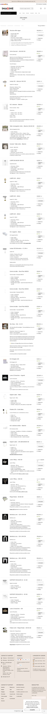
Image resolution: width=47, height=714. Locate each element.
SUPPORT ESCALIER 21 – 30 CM (18, 594)
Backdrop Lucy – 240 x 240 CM (18, 558)
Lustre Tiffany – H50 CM (16, 459)
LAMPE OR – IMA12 (15, 178)
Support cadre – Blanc (15, 394)
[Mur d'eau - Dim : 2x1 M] (5, 326)
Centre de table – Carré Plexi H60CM (19, 306)
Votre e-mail (34, 695)
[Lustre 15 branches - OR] (5, 611)
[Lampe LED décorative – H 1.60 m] (5, 251)
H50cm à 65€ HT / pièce (22, 491)
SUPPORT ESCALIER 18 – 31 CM (18, 580)
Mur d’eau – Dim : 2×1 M (16, 324)
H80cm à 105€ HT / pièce (23, 473)
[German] (6, 4)
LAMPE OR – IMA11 (15, 196)
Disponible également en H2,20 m (16, 454)
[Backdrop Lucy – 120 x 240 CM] (5, 539)
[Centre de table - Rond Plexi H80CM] (5, 274)
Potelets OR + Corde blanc (16, 409)
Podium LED (12, 509)
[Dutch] (7, 4)
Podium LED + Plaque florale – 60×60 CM (20, 627)
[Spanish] (4, 4)
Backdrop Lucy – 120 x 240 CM (18, 536)
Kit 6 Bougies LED (14, 359)
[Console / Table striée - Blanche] (5, 146)
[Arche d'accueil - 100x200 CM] (5, 53)
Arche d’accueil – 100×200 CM (17, 51)
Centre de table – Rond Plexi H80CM (19, 271)
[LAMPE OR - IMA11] (5, 198)
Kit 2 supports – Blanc (15, 232)
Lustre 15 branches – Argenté (17, 375)
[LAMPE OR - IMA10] (5, 216)
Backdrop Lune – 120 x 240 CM (18, 514)
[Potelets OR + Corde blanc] (5, 412)
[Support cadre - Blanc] (5, 397)
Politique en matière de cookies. (32, 707)
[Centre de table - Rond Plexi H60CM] (5, 291)
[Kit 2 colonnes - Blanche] (5, 107)
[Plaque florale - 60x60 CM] (5, 499)
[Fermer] (46, 1)
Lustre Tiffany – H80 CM (16, 479)
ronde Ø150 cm (20, 138)
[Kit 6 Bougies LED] (5, 361)
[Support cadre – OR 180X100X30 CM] (5, 444)
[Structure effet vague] (5, 33)
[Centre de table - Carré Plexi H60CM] (5, 309)
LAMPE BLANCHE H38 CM (17, 160)
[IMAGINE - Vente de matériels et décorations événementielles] (8, 8)
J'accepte (32, 709)
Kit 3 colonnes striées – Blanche (18, 425)
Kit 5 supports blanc (27, 243)
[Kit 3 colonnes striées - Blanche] (5, 428)
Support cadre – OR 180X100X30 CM (19, 441)
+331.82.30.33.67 (26, 671)
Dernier (43, 25)
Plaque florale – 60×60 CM (16, 496)
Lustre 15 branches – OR (16, 608)
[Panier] (40, 8)
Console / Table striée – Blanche (18, 144)
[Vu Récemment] (44, 711)
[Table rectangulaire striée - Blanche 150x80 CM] (5, 128)
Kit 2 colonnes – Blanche (16, 104)
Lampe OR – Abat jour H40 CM (18, 81)
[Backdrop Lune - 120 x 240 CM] (5, 517)
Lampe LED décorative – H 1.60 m (18, 248)
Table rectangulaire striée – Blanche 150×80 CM (22, 126)
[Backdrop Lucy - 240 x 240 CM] (5, 560)
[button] (41, 56)
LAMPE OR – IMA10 (15, 214)
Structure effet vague (15, 30)
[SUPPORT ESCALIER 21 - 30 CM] (5, 596)
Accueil (23, 19)
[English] (3, 4)
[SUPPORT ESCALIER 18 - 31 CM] (5, 582)
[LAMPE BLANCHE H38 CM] (5, 163)
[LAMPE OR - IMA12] (5, 180)
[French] (1, 4)
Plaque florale (12, 644)
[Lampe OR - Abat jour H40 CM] (5, 83)
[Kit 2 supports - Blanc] (5, 234)
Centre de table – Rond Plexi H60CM (19, 289)
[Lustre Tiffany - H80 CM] (5, 481)
